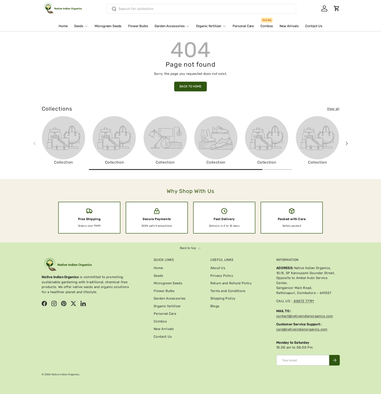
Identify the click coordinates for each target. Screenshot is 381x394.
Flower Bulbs (138, 26)
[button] (337, 8)
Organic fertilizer (208, 26)
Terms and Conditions (228, 291)
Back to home (190, 86)
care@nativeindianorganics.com (301, 329)
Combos (266, 24)
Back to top (188, 248)
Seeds (78, 26)
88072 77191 (303, 301)
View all (333, 109)
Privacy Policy (221, 276)
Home (63, 26)
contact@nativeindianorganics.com (304, 316)
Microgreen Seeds (108, 26)
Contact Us (313, 26)
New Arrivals (289, 26)
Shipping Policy (222, 298)
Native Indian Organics (65, 374)
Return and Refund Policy (231, 283)
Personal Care (243, 26)
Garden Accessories (170, 26)
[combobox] (201, 8)
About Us (217, 268)
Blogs (215, 306)
